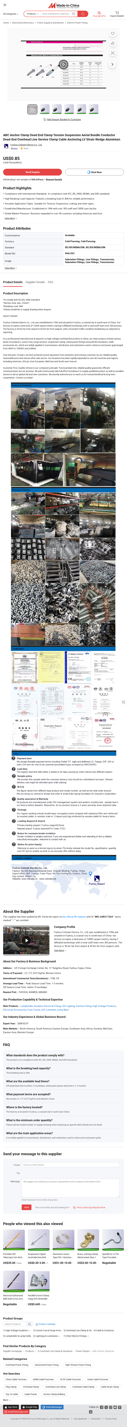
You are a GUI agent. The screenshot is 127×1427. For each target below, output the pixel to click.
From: (17, 1165)
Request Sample (54, 179)
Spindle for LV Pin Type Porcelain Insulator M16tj (110, 1257)
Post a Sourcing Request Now (89, 1207)
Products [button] (31, 13)
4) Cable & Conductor (104, 1330)
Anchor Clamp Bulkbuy (54, 1394)
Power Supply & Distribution (50, 22)
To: (18, 1173)
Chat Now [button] (96, 172)
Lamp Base (63, 1009)
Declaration (96, 1418)
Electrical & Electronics (23, 22)
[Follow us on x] (106, 1407)
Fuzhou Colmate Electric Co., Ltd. (26, 144)
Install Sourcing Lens (18, 1411)
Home (6, 22)
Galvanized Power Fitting (47, 1364)
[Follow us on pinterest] (119, 1407)
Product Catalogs (46, 1324)
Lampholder (27, 1005)
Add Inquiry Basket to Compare (64, 119)
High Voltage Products (104, 1005)
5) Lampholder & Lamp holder (17, 1335)
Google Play (29, 1407)
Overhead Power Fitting (17, 1364)
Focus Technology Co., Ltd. (42, 1418)
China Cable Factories (16, 1379)
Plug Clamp (11, 1386)
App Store (11, 1407)
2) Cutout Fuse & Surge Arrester (48, 1330)
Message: (15, 1181)
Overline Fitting (83, 1005)
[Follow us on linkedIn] (90, 1411)
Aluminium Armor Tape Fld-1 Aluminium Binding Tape (63, 1257)
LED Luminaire (48, 1009)
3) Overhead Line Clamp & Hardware (81, 1330)
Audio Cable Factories (97, 1379)
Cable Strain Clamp (110, 1386)
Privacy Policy (111, 1418)
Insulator (38, 1005)
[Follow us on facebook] (101, 1407)
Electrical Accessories (14, 1009)
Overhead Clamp (31, 1386)
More (6, 1399)
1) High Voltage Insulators (15, 1330)
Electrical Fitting (52, 1005)
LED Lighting (68, 1005)
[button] (5, 5)
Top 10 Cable (12, 1394)
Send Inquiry (33, 172)
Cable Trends (30, 1394)
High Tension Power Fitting (78, 1364)
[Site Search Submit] (82, 14)
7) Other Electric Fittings (75, 1335)
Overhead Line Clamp (56, 1386)
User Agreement (80, 1418)
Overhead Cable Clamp (83, 1386)
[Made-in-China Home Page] (63, 5)
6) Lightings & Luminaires (45, 1335)
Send (26, 1207)
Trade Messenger (52, 1407)
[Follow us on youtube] (115, 1407)
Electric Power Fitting (77, 22)
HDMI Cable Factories (43, 1379)
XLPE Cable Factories (70, 1379)
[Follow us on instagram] (110, 1407)
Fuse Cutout (34, 1009)
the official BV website (74, 916)
